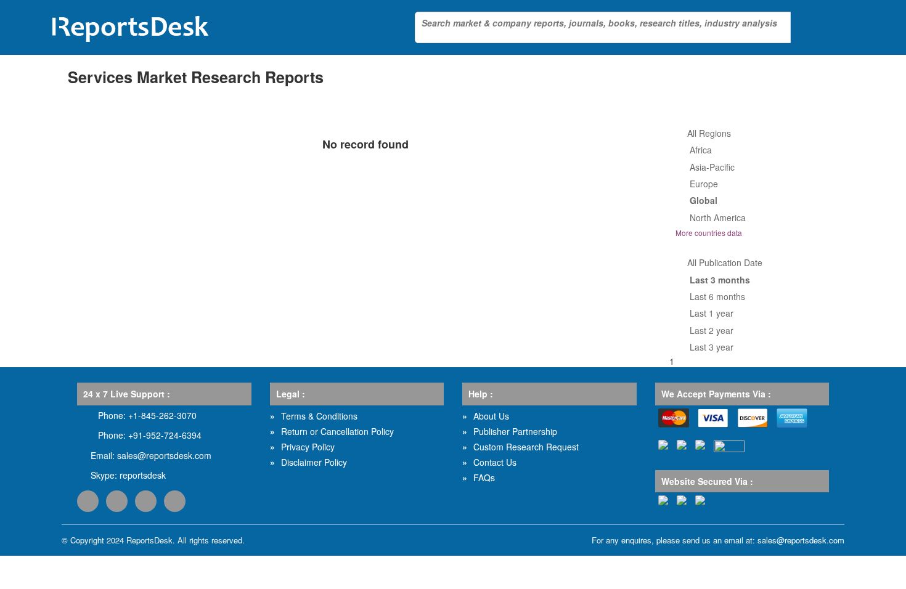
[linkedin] (175, 501)
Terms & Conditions (319, 416)
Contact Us (494, 462)
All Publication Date (724, 262)
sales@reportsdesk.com (164, 455)
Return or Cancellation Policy (337, 431)
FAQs (484, 477)
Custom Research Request (526, 447)
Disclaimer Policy (314, 462)
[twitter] (117, 501)
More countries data (708, 232)
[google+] (146, 501)
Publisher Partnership (515, 431)
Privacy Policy (308, 447)
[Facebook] (88, 501)
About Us (491, 416)
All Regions (709, 133)
